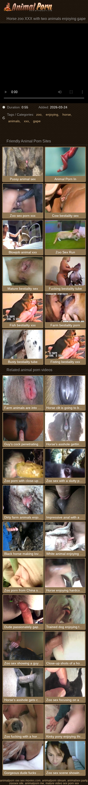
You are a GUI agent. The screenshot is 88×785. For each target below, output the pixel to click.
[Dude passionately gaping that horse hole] (23, 609)
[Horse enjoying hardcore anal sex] (65, 572)
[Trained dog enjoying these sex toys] (65, 609)
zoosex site (16, 783)
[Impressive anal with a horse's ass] (65, 499)
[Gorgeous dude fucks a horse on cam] (23, 755)
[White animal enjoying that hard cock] (65, 536)
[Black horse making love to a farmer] (23, 536)
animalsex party (77, 780)
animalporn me (34, 783)
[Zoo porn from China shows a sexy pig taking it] (23, 572)
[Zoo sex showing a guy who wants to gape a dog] (23, 646)
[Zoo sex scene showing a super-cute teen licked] (65, 755)
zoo (39, 114)
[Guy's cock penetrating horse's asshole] (23, 426)
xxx (26, 121)
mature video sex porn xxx (62, 783)
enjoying (52, 114)
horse (66, 114)
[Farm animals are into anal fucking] (23, 390)
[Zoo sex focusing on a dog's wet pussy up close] (65, 682)
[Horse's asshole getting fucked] (65, 426)
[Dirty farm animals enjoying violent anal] (23, 499)
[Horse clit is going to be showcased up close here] (65, 390)
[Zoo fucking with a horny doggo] (23, 719)
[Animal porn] (28, 7)
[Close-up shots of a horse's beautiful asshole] (65, 646)
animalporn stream (54, 780)
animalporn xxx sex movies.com (20, 780)
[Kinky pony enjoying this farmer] (65, 719)
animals (14, 121)
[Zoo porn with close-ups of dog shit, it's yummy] (23, 463)
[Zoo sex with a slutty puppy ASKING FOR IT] (65, 463)
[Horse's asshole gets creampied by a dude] (23, 682)
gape (37, 121)
